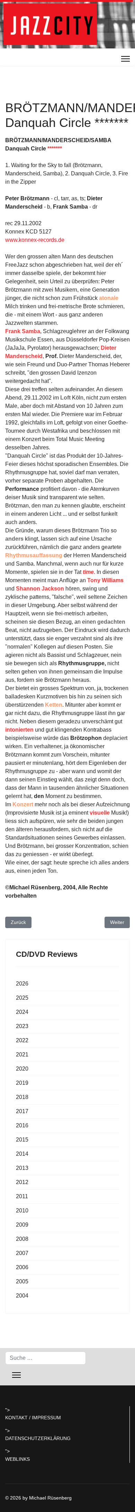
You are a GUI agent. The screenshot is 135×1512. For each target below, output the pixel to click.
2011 (22, 1196)
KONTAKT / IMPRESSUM (33, 1417)
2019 (22, 1083)
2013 (22, 1168)
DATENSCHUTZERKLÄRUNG (38, 1438)
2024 (22, 1012)
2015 (22, 1140)
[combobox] (45, 1358)
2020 (22, 1069)
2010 (22, 1210)
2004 (22, 1296)
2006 (22, 1267)
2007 (22, 1253)
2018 (22, 1097)
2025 (22, 998)
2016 (22, 1125)
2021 (22, 1054)
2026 (22, 984)
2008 (22, 1239)
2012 (22, 1182)
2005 (22, 1281)
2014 (22, 1154)
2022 (22, 1040)
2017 (22, 1111)
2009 (22, 1225)
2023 (22, 1026)
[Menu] (125, 58)
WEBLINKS (17, 1459)
